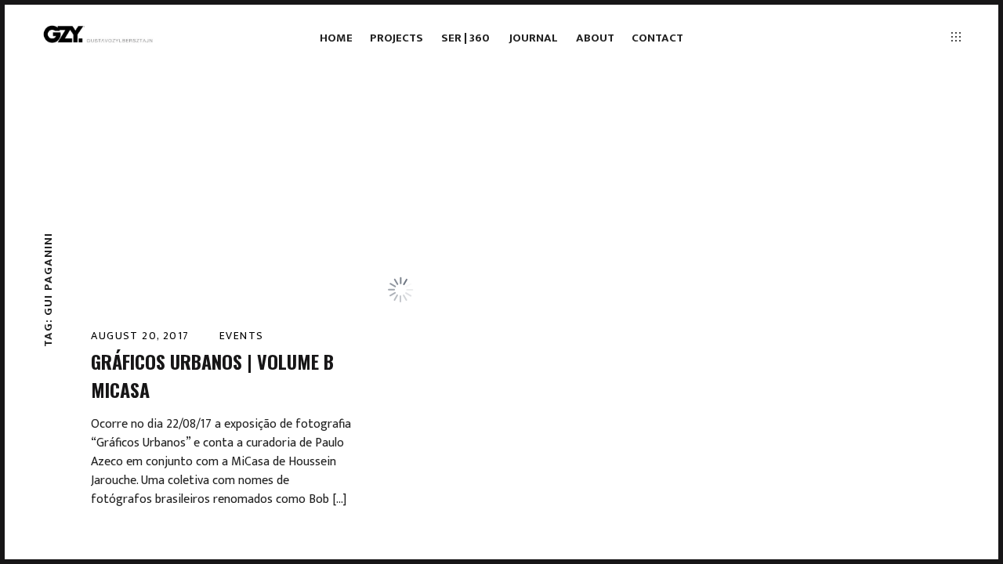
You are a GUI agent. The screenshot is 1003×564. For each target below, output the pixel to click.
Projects (396, 38)
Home (336, 38)
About (595, 38)
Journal (533, 38)
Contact (657, 38)
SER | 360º (466, 38)
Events (241, 336)
